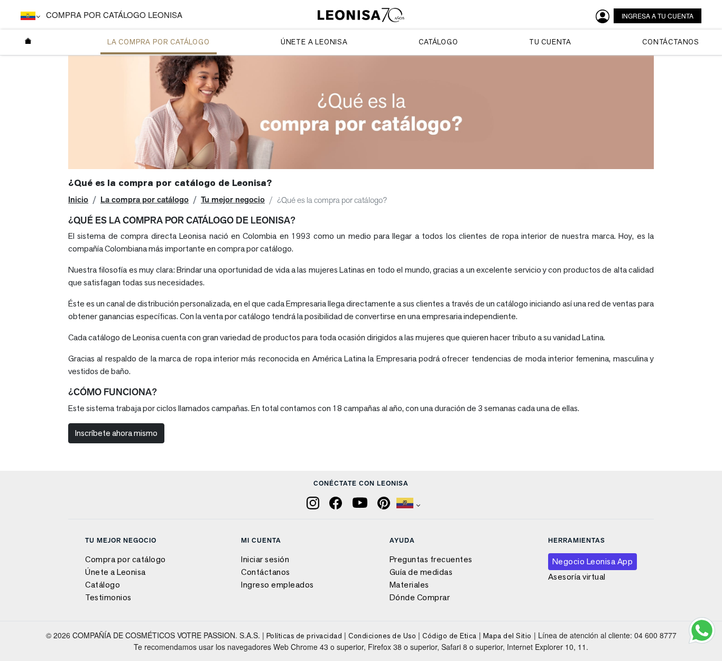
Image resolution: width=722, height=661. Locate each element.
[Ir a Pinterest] (384, 502)
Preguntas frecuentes (431, 559)
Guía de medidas (421, 572)
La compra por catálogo (144, 199)
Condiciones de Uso (382, 635)
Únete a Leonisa (115, 572)
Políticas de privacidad (304, 635)
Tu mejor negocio (233, 199)
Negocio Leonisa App (592, 561)
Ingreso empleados (277, 584)
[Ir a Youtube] (361, 502)
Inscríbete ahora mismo (116, 433)
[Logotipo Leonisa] (361, 15)
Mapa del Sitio (507, 635)
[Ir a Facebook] (336, 502)
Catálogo (102, 584)
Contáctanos (265, 572)
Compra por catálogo (125, 559)
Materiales (409, 584)
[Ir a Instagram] (314, 502)
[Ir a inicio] (28, 42)
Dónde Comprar (420, 597)
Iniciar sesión (265, 559)
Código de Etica (449, 635)
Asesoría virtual (577, 576)
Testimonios (108, 597)
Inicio (78, 199)
